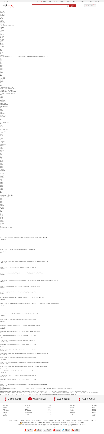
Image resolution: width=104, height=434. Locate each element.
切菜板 (1, 166)
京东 (14, 6)
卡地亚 (79, 392)
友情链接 (51, 420)
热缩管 (1, 392)
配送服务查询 (28, 410)
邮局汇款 (49, 412)
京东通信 (94, 414)
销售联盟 (57, 420)
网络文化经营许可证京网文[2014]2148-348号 (57, 424)
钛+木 (1, 224)
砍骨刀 (1, 125)
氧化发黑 (2, 205)
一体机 (1, 17)
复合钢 (1, 96)
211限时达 (27, 409)
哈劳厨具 (28, 388)
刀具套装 (5, 25)
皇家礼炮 (41, 394)
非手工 (1, 68)
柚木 (1, 180)
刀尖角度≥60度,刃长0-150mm (6, 90)
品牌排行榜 (2, 14)
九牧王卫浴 (63, 392)
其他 (1, 71)
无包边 (1, 218)
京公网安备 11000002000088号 (29, 422)
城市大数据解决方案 (71, 394)
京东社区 (62, 420)
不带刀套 (2, 44)
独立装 (1, 214)
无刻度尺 (2, 223)
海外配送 (27, 414)
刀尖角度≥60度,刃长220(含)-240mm (8, 93)
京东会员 (63, 1)
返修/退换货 (72, 412)
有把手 (1, 217)
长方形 (1, 160)
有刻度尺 (2, 221)
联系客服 (5, 415)
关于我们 (10, 420)
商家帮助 (34, 420)
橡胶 (1, 85)
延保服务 (94, 410)
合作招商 (28, 420)
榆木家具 (24, 392)
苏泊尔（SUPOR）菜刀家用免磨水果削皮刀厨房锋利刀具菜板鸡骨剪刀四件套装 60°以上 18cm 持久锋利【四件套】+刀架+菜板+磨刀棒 (29, 303)
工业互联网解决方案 (29, 394)
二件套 (1, 132)
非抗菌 (1, 110)
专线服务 (94, 392)
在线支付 (49, 409)
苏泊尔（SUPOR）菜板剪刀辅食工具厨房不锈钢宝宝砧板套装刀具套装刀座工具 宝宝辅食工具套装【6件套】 (23, 237)
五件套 (1, 137)
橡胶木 (1, 185)
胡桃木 (1, 183)
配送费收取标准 (28, 412)
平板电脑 (55, 392)
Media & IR (93, 420)
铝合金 (1, 52)
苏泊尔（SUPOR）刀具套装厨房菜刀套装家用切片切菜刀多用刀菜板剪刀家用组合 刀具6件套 (20, 314)
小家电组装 (36, 394)
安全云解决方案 (84, 392)
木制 (1, 192)
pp (0, 47)
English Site (86, 420)
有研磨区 (2, 145)
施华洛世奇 (50, 392)
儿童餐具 (2, 40)
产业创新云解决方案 (13, 392)
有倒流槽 (2, 169)
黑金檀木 (2, 175)
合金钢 (1, 99)
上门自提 (27, 407)
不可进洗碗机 (3, 115)
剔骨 (1, 153)
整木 (1, 211)
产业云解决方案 (21, 394)
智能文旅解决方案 (55, 394)
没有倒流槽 (2, 170)
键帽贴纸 (2, 21)
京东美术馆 (2, 23)
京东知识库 (2, 12)
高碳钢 (1, 97)
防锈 (1, 201)
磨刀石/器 (2, 36)
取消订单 (72, 414)
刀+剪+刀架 (2, 116)
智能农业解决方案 (47, 394)
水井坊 (70, 392)
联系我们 (16, 420)
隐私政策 (74, 420)
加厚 (1, 198)
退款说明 (72, 410)
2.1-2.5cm (2, 173)
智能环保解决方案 (13, 394)
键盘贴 (1, 20)
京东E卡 (94, 412)
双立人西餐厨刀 (48, 388)
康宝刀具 (33, 388)
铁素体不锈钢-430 (4, 104)
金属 (1, 58)
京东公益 (80, 420)
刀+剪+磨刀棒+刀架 (4, 122)
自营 (1, 252)
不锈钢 (1, 72)
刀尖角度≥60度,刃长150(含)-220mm (8, 91)
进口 (1, 63)
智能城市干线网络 (63, 394)
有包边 (1, 220)
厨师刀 (1, 119)
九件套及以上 (3, 141)
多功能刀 (2, 37)
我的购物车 (90, 5)
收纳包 (1, 18)
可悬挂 (1, 148)
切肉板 (1, 164)
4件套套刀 (63, 388)
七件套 (1, 140)
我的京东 (56, 1)
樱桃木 (1, 186)
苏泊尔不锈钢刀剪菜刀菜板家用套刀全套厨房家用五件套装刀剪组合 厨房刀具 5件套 (18, 292)
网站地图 (59, 392)
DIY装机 (94, 409)
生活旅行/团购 (6, 410)
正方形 (1, 161)
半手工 (1, 69)
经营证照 (70, 426)
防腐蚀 (1, 204)
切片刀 (1, 126)
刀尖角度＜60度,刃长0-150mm (6, 87)
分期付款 (49, 410)
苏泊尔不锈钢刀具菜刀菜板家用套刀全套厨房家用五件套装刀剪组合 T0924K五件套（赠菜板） (20, 286)
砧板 (1, 28)
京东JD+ (94, 415)
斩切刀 (1, 118)
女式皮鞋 (90, 392)
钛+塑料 (1, 226)
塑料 (1, 49)
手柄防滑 (2, 210)
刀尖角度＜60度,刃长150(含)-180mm (8, 88)
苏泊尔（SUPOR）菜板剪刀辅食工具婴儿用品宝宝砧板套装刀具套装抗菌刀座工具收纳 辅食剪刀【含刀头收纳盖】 (25, 261)
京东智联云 (44, 392)
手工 (1, 66)
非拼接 (1, 156)
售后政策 (72, 407)
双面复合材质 (3, 144)
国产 (1, 62)
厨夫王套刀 (69, 388)
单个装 (1, 134)
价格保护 (72, 409)
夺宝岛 (93, 407)
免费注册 (45, 1)
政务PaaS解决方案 (34, 392)
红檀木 (1, 188)
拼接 (1, 157)
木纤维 (1, 80)
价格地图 (20, 392)
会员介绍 (5, 409)
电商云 (67, 392)
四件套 (1, 135)
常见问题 (5, 412)
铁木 (1, 179)
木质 (1, 50)
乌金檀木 (2, 178)
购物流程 (5, 407)
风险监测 (68, 420)
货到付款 (49, 407)
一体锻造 (2, 208)
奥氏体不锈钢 (3, 103)
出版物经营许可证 (42, 424)
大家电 (4, 414)
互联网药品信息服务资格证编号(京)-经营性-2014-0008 (58, 422)
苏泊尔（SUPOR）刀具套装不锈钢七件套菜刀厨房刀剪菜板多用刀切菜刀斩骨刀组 (18, 319)
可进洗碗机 (2, 113)
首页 (1, 25)
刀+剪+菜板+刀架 (4, 129)
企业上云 (40, 392)
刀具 (1, 123)
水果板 (1, 167)
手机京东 (76, 1)
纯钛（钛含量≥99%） (4, 106)
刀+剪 (1, 128)
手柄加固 (2, 207)
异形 (1, 163)
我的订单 (51, 1)
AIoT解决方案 (6, 392)
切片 (1, 151)
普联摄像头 (2, 15)
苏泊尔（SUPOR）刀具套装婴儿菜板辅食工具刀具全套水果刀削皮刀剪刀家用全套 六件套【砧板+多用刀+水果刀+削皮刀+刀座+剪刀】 (29, 280)
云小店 (28, 392)
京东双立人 (22, 388)
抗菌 (1, 112)
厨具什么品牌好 (56, 388)
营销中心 (39, 420)
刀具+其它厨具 (3, 131)
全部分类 (2, 11)
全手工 (1, 65)
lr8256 (37, 388)
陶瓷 (1, 94)
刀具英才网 (2, 388)
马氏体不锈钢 (3, 102)
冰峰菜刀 (8, 388)
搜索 (72, 6)
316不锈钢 (2, 78)
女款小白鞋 (74, 392)
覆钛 (1, 109)
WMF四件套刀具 (14, 388)
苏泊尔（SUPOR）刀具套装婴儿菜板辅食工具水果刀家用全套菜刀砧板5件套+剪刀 (18, 249)
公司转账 (49, 414)
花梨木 (1, 182)
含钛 (1, 83)
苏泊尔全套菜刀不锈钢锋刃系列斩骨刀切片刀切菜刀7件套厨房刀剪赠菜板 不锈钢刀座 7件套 (20, 325)
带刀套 (1, 43)
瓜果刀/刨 (2, 34)
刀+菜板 (1, 121)
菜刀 (1, 31)
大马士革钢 (2, 100)
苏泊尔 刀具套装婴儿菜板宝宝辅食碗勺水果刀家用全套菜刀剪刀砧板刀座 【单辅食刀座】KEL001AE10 (22, 297)
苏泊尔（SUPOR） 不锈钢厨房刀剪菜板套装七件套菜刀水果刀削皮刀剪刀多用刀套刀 (18, 267)
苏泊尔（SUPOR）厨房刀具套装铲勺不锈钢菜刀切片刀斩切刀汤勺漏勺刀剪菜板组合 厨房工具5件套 (21, 273)
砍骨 (1, 154)
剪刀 (1, 33)
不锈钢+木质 (2, 81)
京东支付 (53, 427)
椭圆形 (1, 159)
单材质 (1, 142)
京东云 (58, 427)
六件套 (1, 138)
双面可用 (2, 150)
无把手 (1, 216)
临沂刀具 (42, 388)
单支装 (1, 213)
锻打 (1, 202)
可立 (1, 147)
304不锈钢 (2, 77)
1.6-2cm (2, 172)
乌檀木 (1, 176)
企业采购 (69, 1)
